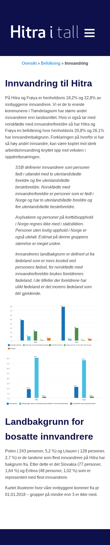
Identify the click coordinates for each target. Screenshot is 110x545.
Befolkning (50, 63)
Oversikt (29, 63)
